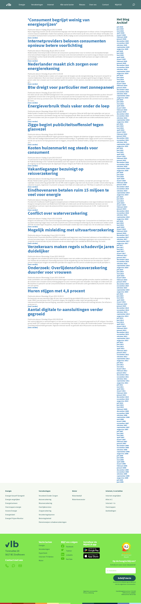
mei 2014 (120, 322)
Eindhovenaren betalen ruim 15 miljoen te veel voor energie (68, 192)
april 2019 (120, 203)
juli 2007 (120, 431)
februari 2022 (122, 134)
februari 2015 (122, 304)
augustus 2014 (122, 316)
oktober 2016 (122, 263)
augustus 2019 (122, 195)
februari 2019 (122, 207)
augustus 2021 (122, 146)
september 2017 (123, 241)
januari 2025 (121, 63)
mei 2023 (120, 104)
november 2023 (123, 92)
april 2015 (120, 300)
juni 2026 (120, 29)
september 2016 (123, 265)
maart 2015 (121, 302)
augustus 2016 (122, 267)
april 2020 (120, 178)
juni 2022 (120, 126)
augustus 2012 (122, 360)
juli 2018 (120, 221)
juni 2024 (120, 77)
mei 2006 (120, 460)
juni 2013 (120, 344)
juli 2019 (120, 197)
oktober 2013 (122, 336)
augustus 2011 (122, 383)
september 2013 (123, 338)
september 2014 (123, 314)
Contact (105, 5)
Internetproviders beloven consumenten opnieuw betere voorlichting (67, 43)
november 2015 (123, 286)
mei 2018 (120, 225)
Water (74, 491)
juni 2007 (120, 433)
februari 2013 (122, 350)
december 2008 (123, 411)
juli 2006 (120, 456)
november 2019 (123, 189)
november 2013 (123, 334)
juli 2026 (120, 27)
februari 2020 (122, 182)
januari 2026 (121, 39)
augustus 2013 (122, 340)
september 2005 (123, 476)
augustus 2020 (122, 170)
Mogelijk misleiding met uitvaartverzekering (71, 230)
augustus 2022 (122, 122)
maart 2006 (121, 464)
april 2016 (120, 276)
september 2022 (123, 120)
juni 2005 (120, 482)
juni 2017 (120, 247)
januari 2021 (121, 160)
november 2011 (123, 377)
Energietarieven (11, 503)
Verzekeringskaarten (47, 514)
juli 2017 (120, 245)
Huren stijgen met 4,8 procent (56, 291)
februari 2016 (122, 280)
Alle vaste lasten (67, 5)
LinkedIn (69, 555)
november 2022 (123, 116)
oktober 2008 (122, 415)
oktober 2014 (122, 312)
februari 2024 (122, 85)
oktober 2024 (122, 69)
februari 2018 (122, 231)
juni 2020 (120, 174)
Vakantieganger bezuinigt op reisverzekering (55, 171)
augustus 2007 (122, 429)
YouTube (69, 559)
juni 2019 (120, 199)
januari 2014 (121, 330)
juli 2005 (120, 480)
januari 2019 (121, 209)
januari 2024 (121, 87)
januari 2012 (121, 373)
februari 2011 (122, 393)
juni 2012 (120, 364)
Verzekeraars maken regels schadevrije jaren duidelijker (71, 249)
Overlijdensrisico (45, 507)
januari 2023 (121, 112)
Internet (50, 5)
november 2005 (123, 472)
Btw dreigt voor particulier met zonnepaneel (71, 87)
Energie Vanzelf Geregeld (14, 496)
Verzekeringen (37, 5)
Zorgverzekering (45, 511)
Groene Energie (11, 511)
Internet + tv (110, 503)
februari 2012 (122, 371)
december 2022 (123, 114)
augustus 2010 (122, 401)
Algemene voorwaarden (90, 591)
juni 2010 (120, 405)
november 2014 (123, 310)
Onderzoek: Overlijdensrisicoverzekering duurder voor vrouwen (67, 270)
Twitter (69, 551)
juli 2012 (120, 362)
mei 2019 (120, 201)
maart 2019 (121, 205)
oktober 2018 (122, 215)
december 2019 (123, 187)
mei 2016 (120, 274)
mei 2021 (120, 152)
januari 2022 (121, 136)
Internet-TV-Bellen (46, 557)
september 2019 (123, 193)
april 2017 (120, 251)
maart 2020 (121, 180)
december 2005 (123, 470)
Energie (22, 5)
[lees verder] (33, 38)
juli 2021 (120, 148)
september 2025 (123, 47)
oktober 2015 (122, 288)
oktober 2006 (122, 449)
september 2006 (123, 451)
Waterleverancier (78, 499)
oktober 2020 (122, 166)
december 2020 (123, 162)
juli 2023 (120, 100)
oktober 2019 (122, 191)
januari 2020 (121, 184)
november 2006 (123, 447)
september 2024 (123, 71)
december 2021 (123, 138)
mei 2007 (120, 435)
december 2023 (123, 89)
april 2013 (120, 348)
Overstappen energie (13, 507)
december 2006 (123, 445)
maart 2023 (121, 108)
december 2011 (123, 375)
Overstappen (110, 507)
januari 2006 (121, 468)
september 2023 (123, 95)
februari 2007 (122, 441)
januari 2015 (121, 306)
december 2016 (123, 259)
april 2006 (120, 462)
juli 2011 (120, 385)
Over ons (92, 5)
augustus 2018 (122, 219)
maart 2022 (121, 132)
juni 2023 (120, 102)
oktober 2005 (122, 474)
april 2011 (120, 389)
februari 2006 (122, 466)
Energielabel (10, 514)
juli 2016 (120, 269)
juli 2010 (120, 403)
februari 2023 (122, 110)
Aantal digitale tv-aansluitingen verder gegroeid (65, 312)
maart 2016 (121, 277)
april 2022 (120, 130)
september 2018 (123, 217)
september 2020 (123, 168)
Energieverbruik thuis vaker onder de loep (68, 106)
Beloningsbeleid (45, 518)
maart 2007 (121, 439)
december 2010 (123, 397)
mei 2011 (120, 387)
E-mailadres (110, 569)
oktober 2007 (122, 425)
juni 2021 (120, 150)
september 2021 (123, 144)
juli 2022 (120, 124)
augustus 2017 (122, 243)
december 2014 (123, 308)
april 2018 (120, 227)
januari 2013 (121, 352)
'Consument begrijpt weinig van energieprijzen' (59, 22)
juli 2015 (120, 294)
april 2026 (120, 33)
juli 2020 (120, 172)
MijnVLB (118, 5)
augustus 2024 (122, 73)
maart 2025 (121, 59)
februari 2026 (122, 37)
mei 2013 (120, 346)
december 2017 (123, 235)
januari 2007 (121, 443)
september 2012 (123, 358)
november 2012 (123, 354)
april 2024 (120, 81)
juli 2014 (120, 318)
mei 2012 (120, 367)
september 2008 (123, 417)
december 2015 (123, 284)
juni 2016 (120, 271)
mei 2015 (120, 298)
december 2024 (123, 65)
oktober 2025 (122, 45)
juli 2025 (120, 51)
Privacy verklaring (88, 593)
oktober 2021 (122, 142)
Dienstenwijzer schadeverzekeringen (52, 522)
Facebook (69, 546)
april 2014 (120, 324)
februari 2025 (122, 61)
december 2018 (123, 211)
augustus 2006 (122, 453)
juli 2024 (120, 75)
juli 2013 (120, 342)
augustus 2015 (122, 292)
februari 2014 (122, 328)
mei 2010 (120, 407)
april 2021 (120, 154)
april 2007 (120, 437)
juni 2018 (120, 223)
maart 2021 (121, 156)
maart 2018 (121, 229)
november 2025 (123, 43)
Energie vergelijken (12, 499)
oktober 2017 (122, 239)
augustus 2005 (122, 478)
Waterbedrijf (77, 496)
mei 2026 (120, 31)
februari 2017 (122, 255)
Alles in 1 (109, 499)
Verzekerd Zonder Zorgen (48, 496)
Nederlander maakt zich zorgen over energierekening (63, 66)
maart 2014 (121, 326)
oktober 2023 (122, 93)
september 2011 (123, 381)
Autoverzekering (45, 499)
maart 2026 (121, 35)
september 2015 (123, 290)
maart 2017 (121, 253)
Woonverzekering (45, 503)
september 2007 (123, 427)
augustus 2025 (122, 49)
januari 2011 (121, 395)
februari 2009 (122, 409)
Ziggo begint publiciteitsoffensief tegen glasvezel (65, 127)
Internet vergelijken (113, 496)
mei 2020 (120, 176)
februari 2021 (122, 158)
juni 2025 (120, 53)
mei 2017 (120, 249)
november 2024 (123, 67)
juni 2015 (120, 296)
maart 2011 (121, 391)
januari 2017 (121, 257)
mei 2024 (120, 79)
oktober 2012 (122, 356)
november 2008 (123, 413)
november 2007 (123, 423)
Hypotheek (43, 553)
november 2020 (123, 164)
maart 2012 (121, 369)
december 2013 (123, 332)
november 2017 (123, 237)
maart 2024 (121, 83)
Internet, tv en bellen (114, 491)
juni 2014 (120, 320)
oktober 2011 (122, 379)
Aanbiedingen (111, 511)
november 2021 (123, 140)
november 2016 (123, 261)
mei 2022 (120, 128)
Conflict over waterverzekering (57, 213)
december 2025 (123, 41)
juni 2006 (120, 458)
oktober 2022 (122, 118)
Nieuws (82, 5)
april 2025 (120, 57)
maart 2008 (121, 421)
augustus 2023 (122, 98)
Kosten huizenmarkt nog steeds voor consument (63, 150)
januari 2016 (121, 282)
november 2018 (123, 213)
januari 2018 (121, 233)
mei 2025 (120, 55)
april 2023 (120, 106)
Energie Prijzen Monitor (14, 518)
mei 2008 (120, 419)
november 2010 (123, 399)
